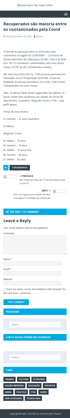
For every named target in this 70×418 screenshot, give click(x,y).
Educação (34, 385)
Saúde (43, 392)
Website (7, 279)
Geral (8, 392)
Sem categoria (13, 398)
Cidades (9, 379)
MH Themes (55, 413)
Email (6, 269)
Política (21, 392)
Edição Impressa (14, 385)
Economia (39, 379)
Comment (8, 233)
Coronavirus (19, 167)
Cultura (23, 379)
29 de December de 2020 (18, 36)
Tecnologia (33, 398)
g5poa (39, 36)
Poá (33, 392)
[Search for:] (35, 324)
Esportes (50, 385)
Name (7, 259)
